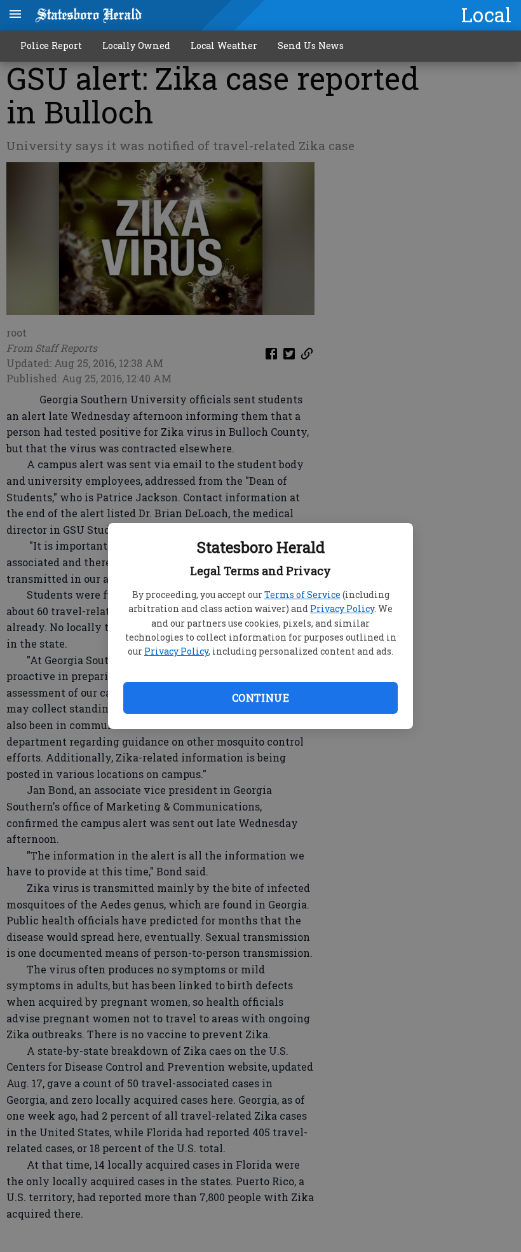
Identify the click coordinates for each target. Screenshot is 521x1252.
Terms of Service (302, 594)
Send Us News (311, 45)
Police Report (51, 45)
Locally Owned (136, 45)
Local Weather (224, 45)
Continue (260, 697)
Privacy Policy (342, 608)
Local (486, 14)
